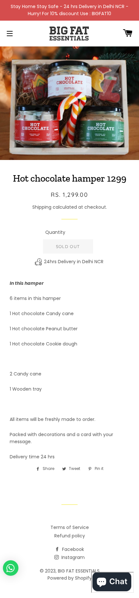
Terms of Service (69, 527)
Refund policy (69, 536)
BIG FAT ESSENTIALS (79, 571)
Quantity (55, 232)
